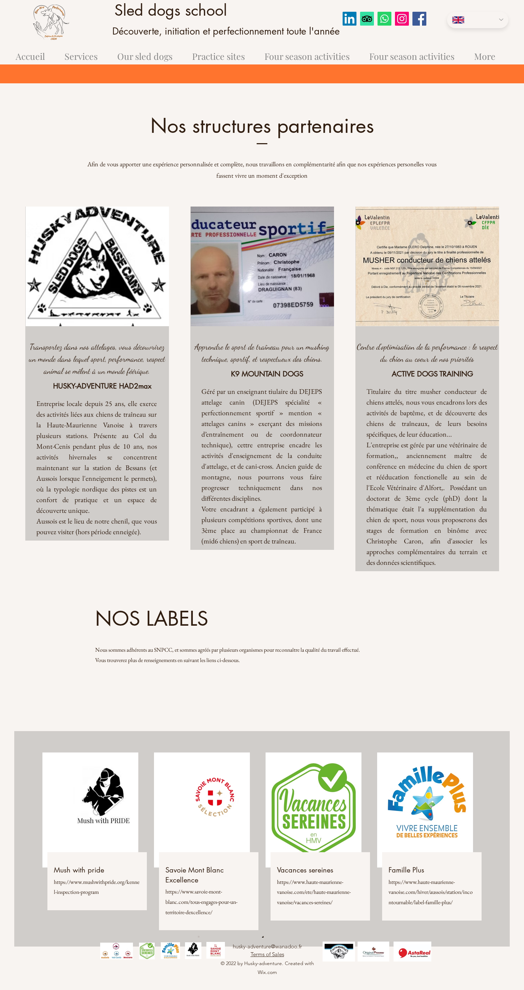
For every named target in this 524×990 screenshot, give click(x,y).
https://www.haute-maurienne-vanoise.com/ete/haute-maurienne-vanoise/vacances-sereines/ (314, 892)
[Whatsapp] (384, 19)
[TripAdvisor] (367, 19)
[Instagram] (402, 19)
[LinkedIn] (349, 19)
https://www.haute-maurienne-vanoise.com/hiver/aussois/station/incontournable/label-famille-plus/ (431, 892)
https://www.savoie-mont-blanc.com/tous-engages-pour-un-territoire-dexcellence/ (201, 902)
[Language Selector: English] (477, 20)
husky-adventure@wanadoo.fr (267, 946)
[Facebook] (419, 19)
